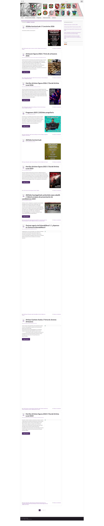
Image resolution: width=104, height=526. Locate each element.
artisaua (30, 408)
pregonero (24, 135)
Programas (39, 17)
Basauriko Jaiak (27, 48)
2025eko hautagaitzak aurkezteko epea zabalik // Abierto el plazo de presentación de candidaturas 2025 (41, 197)
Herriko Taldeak (37, 48)
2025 (24, 190)
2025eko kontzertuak (33, 140)
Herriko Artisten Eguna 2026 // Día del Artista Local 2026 (42, 84)
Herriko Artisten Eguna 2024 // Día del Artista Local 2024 (42, 415)
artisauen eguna (35, 57)
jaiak (35, 409)
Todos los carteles (46, 17)
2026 (24, 48)
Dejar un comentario (57, 48)
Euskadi (41, 408)
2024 (24, 314)
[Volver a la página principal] (52, 9)
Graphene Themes (29, 519)
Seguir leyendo (26, 100)
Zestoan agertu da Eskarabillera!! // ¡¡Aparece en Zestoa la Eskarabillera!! (42, 226)
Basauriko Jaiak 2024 (35, 502)
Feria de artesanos (38, 77)
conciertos (33, 48)
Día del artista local (42, 502)
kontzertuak (43, 48)
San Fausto (44, 57)
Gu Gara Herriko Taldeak (30, 17)
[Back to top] (101, 523)
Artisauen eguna (26, 77)
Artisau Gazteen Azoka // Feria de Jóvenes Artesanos (41, 321)
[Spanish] (64, 44)
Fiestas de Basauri (44, 77)
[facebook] (21, 1)
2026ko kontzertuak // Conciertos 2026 (40, 26)
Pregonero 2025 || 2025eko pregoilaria (40, 112)
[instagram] (23, 1)
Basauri (24, 134)
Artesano (27, 408)
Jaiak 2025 (33, 114)
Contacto (54, 17)
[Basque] (66, 44)
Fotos (22, 17)
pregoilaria (46, 134)
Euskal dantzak (27, 503)
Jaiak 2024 (31, 323)
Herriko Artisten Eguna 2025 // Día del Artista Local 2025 (42, 167)
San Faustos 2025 (41, 220)
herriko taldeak (25, 57)
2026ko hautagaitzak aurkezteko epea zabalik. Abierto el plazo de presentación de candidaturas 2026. (72, 37)
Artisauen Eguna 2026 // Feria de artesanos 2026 (41, 55)
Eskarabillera (36, 314)
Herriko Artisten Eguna (33, 86)
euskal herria (45, 408)
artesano (31, 57)
